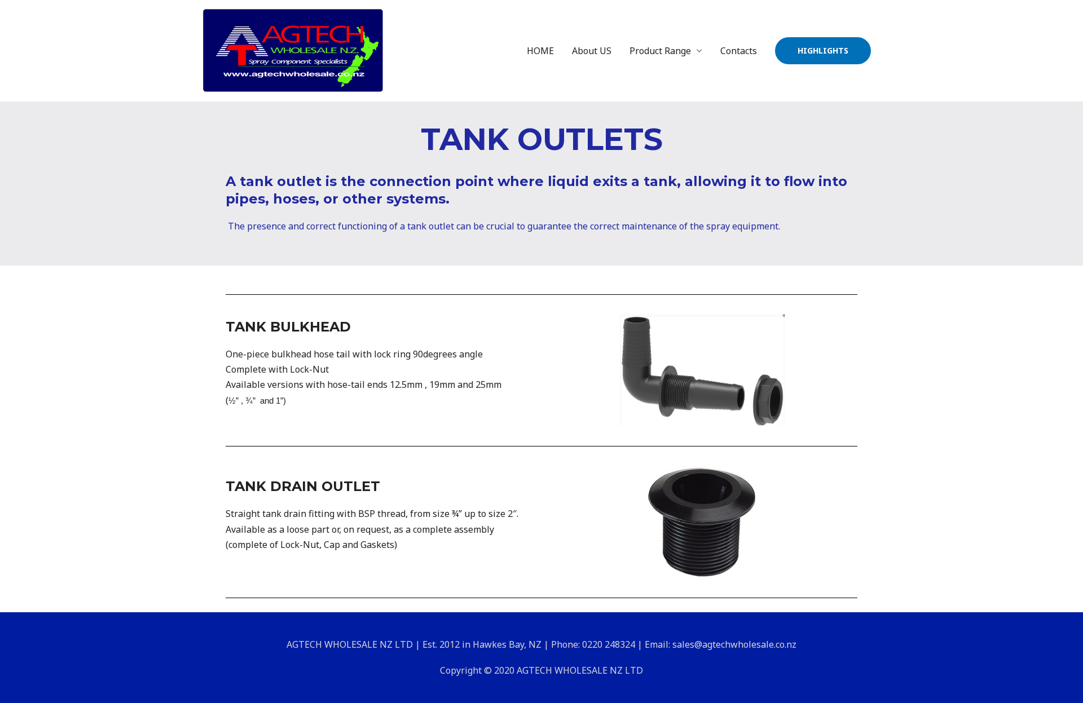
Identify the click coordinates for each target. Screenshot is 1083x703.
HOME (540, 51)
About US (591, 51)
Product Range (660, 51)
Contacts (738, 51)
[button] (823, 50)
